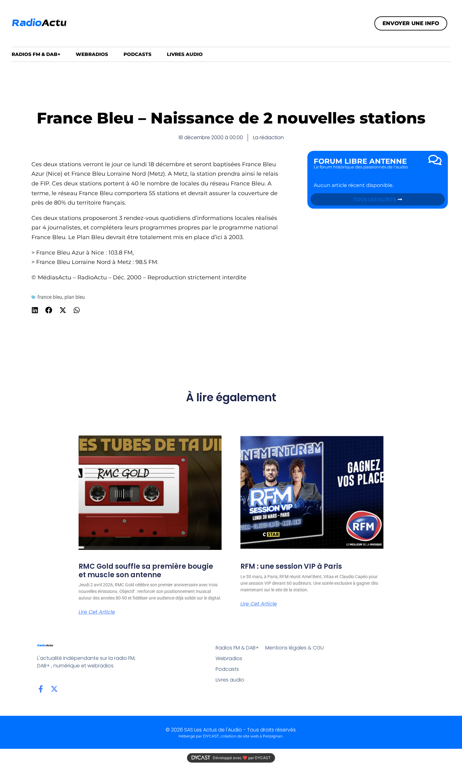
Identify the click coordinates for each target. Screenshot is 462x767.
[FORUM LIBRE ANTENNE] (435, 160)
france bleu (49, 297)
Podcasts (137, 54)
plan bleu (74, 297)
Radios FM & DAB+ (36, 54)
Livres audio (185, 54)
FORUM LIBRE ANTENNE (360, 161)
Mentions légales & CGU (294, 647)
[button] (35, 310)
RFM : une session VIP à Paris (291, 566)
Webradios (92, 54)
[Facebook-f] (40, 689)
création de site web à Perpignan (252, 736)
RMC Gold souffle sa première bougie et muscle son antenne (146, 570)
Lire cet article (97, 612)
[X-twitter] (54, 689)
